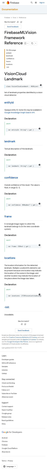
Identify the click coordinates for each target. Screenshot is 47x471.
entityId (9, 102)
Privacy (10, 461)
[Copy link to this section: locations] (17, 258)
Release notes (6, 417)
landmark (9, 141)
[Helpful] (17, 22)
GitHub (4, 373)
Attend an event (7, 397)
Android (4, 438)
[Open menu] (3, 2)
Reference (22, 18)
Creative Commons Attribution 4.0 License (23, 337)
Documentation (10, 9)
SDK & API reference (9, 363)
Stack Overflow (7, 410)
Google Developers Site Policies (17, 342)
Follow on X (6, 390)
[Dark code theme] (41, 85)
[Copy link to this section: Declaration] (18, 118)
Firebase (7, 18)
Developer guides (8, 359)
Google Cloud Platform (10, 448)
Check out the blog (8, 383)
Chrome (4, 441)
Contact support (7, 406)
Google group (6, 413)
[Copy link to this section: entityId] (16, 102)
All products (6, 452)
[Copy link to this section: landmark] (17, 141)
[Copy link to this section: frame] (14, 216)
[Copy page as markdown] (32, 43)
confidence (11, 177)
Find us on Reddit (8, 386)
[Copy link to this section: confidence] (20, 178)
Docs (14, 18)
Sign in (42, 3)
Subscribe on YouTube (9, 393)
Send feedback (12, 27)
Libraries (5, 370)
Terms (4, 461)
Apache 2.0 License (29, 339)
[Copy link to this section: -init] (11, 307)
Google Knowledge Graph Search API (19, 113)
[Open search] (31, 2)
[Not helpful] (21, 22)
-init (6, 307)
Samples (5, 366)
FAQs (3, 424)
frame (8, 216)
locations (9, 258)
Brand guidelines (7, 420)
